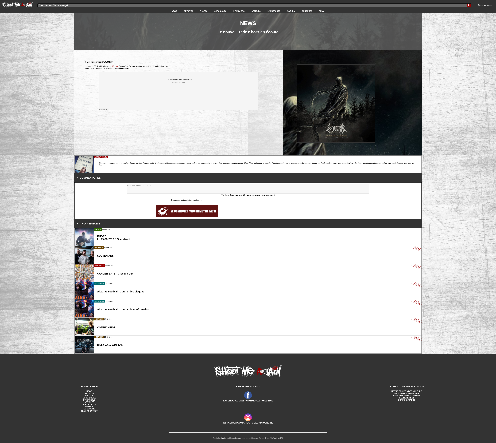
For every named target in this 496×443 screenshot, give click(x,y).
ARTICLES (89, 402)
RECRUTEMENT (406, 398)
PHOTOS (89, 395)
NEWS (89, 391)
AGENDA (89, 406)
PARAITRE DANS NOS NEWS (406, 395)
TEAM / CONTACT (89, 411)
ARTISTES (89, 393)
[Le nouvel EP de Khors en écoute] (336, 103)
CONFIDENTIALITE (406, 400)
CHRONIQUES (89, 398)
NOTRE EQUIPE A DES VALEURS (406, 391)
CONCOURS (89, 409)
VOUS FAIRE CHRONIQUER (407, 393)
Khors (115, 66)
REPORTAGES (89, 404)
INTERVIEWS (89, 400)
